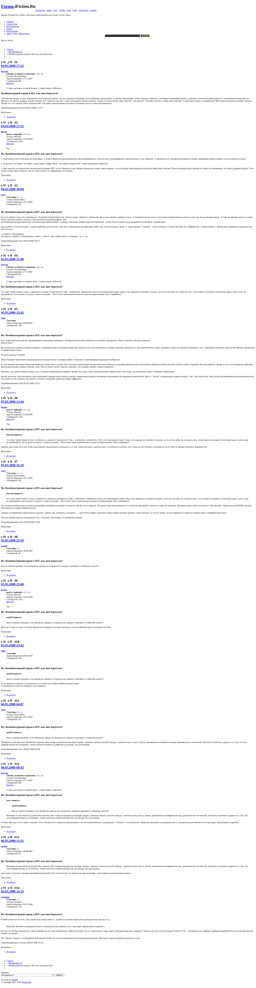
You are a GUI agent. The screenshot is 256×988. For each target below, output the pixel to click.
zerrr (3, 195)
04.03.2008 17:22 (12, 66)
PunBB (15, 980)
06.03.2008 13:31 (12, 840)
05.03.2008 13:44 (12, 401)
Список (9, 49)
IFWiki (62, 10)
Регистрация (12, 31)
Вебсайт (10, 83)
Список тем (11, 24)
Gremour (5, 897)
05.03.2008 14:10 (12, 465)
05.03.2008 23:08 (12, 584)
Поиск (9, 29)
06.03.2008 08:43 (12, 767)
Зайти (9, 33)
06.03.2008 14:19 (12, 891)
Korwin (4, 71)
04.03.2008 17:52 (12, 126)
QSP (69, 10)
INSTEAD (83, 10)
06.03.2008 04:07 (12, 704)
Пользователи (12, 26)
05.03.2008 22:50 (12, 540)
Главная (10, 22)
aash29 (4, 546)
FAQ (55, 10)
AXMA (93, 10)
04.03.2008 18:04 (12, 189)
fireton (4, 132)
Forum (7, 6)
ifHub (49, 10)
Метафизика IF (15, 52)
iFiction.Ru (40, 10)
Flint (3, 318)
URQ (75, 10)
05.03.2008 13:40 (12, 259)
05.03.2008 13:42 (12, 312)
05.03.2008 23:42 (12, 645)
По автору (11, 117)
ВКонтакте (24, 33)
